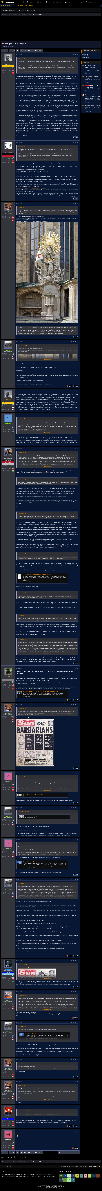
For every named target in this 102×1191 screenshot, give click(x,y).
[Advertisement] (51, 29)
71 (9, 69)
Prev (4, 50)
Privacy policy (84, 1166)
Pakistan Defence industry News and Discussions (90, 67)
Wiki (49, 2)
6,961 (12, 1121)
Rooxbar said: (21, 207)
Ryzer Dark (8, 1166)
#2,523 (76, 203)
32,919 (12, 682)
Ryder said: (20, 777)
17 (9, 1121)
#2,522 (76, 142)
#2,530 (76, 773)
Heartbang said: (22, 345)
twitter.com (11, 684)
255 (9, 159)
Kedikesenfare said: (23, 811)
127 (21, 50)
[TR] (3, 43)
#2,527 (76, 448)
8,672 (12, 1004)
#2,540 (76, 1131)
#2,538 (76, 1081)
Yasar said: (20, 419)
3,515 (12, 977)
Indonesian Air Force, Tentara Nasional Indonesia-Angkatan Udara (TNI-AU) (92, 96)
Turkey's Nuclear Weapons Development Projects (37, 574)
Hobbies (87, 82)
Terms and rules (74, 1166)
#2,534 (76, 960)
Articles (41, 2)
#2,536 (76, 1022)
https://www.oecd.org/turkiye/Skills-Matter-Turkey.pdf (31, 188)
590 (13, 1144)
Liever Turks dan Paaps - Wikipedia (33, 794)
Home (23, 2)
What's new (58, 2)
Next (40, 50)
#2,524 (76, 341)
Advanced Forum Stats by (51, 1186)
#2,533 (76, 879)
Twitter (84, 54)
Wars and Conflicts (89, 91)
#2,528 (76, 668)
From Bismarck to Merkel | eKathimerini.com (35, 862)
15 (9, 1004)
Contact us (65, 1166)
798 (13, 786)
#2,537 (76, 1059)
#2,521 (76, 54)
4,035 (12, 216)
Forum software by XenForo (51, 1185)
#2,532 (76, 840)
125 (14, 50)
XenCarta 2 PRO (44, 1188)
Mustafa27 (8, 1139)
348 (36, 50)
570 (13, 428)
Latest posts (85, 62)
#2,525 (76, 391)
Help (91, 1166)
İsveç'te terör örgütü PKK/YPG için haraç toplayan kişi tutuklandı (40, 691)
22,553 (12, 467)
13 (9, 354)
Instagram (85, 57)
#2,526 (76, 415)
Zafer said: (20, 1063)
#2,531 (76, 807)
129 (29, 50)
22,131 (12, 159)
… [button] (10, 50)
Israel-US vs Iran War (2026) (91, 86)
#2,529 (76, 704)
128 (25, 50)
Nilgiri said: (20, 58)
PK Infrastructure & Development (89, 110)
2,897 (12, 69)
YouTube (84, 55)
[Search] (95, 2)
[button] (35, 2)
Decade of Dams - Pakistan (92, 105)
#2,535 (76, 991)
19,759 (12, 354)
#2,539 (76, 1107)
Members (69, 2)
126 (17, 50)
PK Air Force (87, 73)
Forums (31, 2)
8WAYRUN (58, 1188)
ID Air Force (87, 102)
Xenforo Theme (51, 1187)
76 (9, 682)
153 (9, 467)
